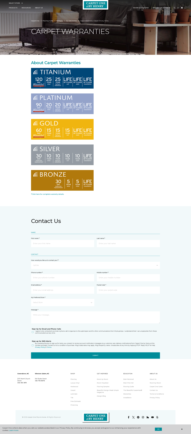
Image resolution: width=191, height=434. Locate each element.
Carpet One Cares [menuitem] (156, 386)
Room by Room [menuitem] (102, 379)
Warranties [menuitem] (127, 394)
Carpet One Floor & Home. (37, 417)
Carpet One (35, 21)
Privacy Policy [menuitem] (155, 398)
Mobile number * (102, 272)
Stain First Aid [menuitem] (128, 383)
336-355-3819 (22, 383)
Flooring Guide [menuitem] (128, 386)
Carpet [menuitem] (73, 390)
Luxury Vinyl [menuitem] (75, 383)
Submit (95, 355)
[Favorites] (178, 8)
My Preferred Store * (38, 297)
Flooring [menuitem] (73, 379)
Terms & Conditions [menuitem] (157, 394)
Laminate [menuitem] (74, 394)
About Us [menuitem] (153, 379)
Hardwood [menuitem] (74, 386)
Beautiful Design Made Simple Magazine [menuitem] (108, 391)
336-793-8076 (40, 381)
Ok (158, 429)
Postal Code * (101, 285)
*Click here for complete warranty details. (47, 194)
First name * (35, 238)
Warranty (59, 21)
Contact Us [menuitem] (154, 390)
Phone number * (37, 272)
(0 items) (182, 7)
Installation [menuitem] (127, 398)
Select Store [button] (14, 3)
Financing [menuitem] (74, 405)
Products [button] (13, 8)
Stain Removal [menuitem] (128, 379)
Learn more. (14, 430)
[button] (174, 8)
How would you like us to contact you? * (45, 260)
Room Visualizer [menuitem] (103, 383)
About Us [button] (39, 8)
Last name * (101, 238)
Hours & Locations (141, 8)
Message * (34, 309)
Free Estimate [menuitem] (76, 401)
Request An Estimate (161, 8)
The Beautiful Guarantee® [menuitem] (132, 390)
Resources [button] (26, 8)
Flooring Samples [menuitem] (103, 386)
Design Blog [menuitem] (101, 396)
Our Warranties (71, 21)
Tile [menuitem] (72, 398)
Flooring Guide (48, 21)
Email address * (36, 285)
